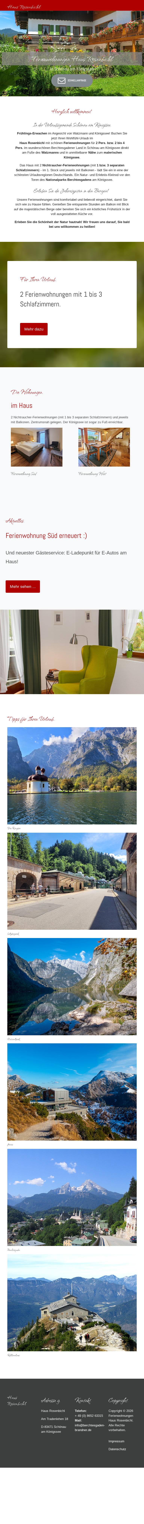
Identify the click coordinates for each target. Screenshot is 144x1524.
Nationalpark (13, 1039)
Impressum (116, 1441)
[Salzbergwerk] (72, 881)
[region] (72, 53)
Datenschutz (117, 1449)
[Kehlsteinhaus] (72, 1302)
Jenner (10, 1144)
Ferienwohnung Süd (23, 474)
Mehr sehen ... (23, 586)
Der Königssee (13, 828)
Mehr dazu (34, 329)
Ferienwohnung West (92, 474)
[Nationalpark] (72, 986)
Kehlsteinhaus (13, 1355)
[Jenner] (72, 1092)
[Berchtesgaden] (72, 1197)
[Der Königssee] (72, 775)
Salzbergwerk (13, 934)
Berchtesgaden (13, 1250)
